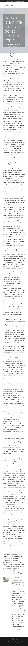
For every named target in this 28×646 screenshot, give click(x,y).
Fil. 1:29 (16, 536)
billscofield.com (20, 622)
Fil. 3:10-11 (13, 532)
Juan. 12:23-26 (14, 342)
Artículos (7, 46)
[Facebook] (17, 630)
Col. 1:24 (20, 542)
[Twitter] (19, 630)
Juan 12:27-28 (17, 574)
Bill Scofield (10, 44)
